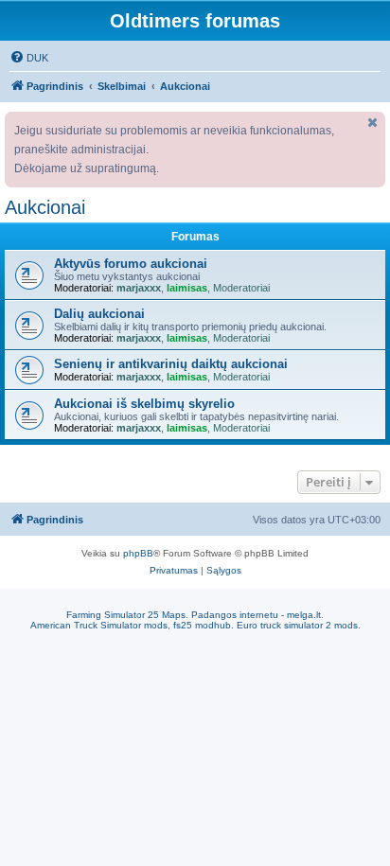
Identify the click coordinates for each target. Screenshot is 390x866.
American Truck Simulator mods (99, 625)
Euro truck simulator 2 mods (297, 625)
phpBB (138, 553)
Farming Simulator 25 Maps (126, 615)
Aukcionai (45, 207)
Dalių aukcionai (99, 314)
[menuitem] (28, 57)
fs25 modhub (202, 625)
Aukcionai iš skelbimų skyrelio (144, 404)
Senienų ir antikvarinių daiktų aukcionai (171, 364)
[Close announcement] (372, 122)
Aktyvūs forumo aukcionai (130, 263)
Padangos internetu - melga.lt (256, 615)
